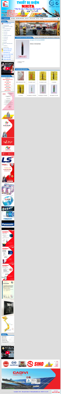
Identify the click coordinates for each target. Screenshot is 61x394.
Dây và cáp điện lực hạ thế (7, 28)
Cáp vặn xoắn (5, 32)
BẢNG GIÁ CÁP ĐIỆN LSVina (8, 54)
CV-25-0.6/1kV (20, 95)
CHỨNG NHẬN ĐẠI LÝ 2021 (20, 82)
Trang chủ (6, 18)
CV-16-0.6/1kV (54, 82)
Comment (20, 62)
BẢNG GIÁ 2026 (32, 18)
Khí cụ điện (5, 42)
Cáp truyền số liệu (6, 47)
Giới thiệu (13, 18)
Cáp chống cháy (5, 37)
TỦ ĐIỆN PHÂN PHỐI (6, 57)
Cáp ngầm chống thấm (6, 30)
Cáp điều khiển (5, 38)
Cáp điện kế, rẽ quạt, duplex (7, 35)
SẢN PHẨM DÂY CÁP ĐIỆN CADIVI (54, 37)
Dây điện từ (5, 40)
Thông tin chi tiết (21, 61)
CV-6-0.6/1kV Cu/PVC (31, 82)
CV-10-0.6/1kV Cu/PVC (43, 82)
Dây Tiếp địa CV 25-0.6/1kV (43, 95)
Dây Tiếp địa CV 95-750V (54, 95)
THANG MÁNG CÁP (6, 52)
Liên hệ (41, 18)
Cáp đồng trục (5, 45)
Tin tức (37, 18)
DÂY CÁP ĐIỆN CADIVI (7, 23)
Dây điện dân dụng (6, 25)
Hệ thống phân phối (20, 18)
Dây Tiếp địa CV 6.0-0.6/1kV (31, 95)
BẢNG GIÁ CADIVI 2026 (7, 50)
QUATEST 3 (27, 18)
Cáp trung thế (5, 33)
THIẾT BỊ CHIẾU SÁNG (7, 59)
